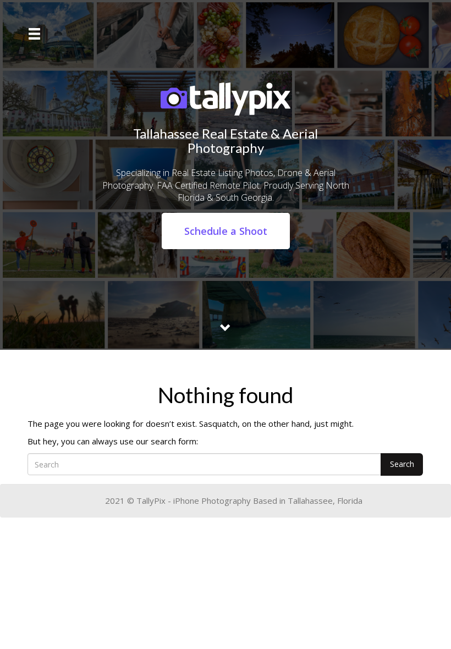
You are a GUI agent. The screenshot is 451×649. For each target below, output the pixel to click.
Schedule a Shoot (225, 231)
